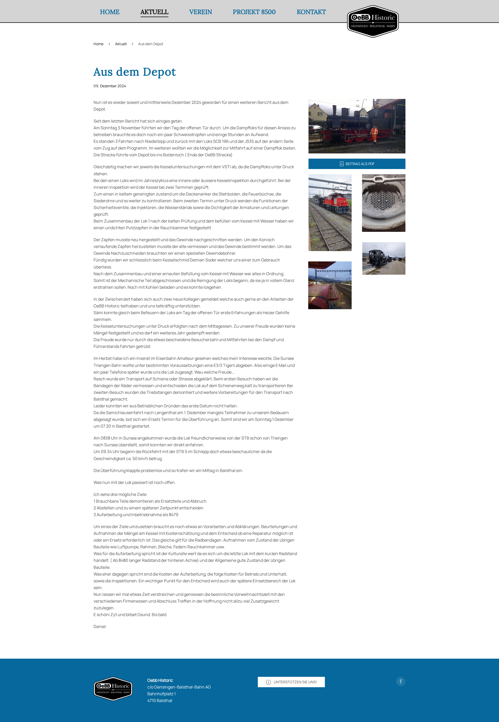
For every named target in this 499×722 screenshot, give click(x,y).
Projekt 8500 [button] (254, 12)
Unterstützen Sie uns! (295, 681)
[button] (356, 126)
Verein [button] (200, 12)
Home (110, 12)
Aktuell (154, 12)
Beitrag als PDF (360, 163)
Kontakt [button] (311, 12)
